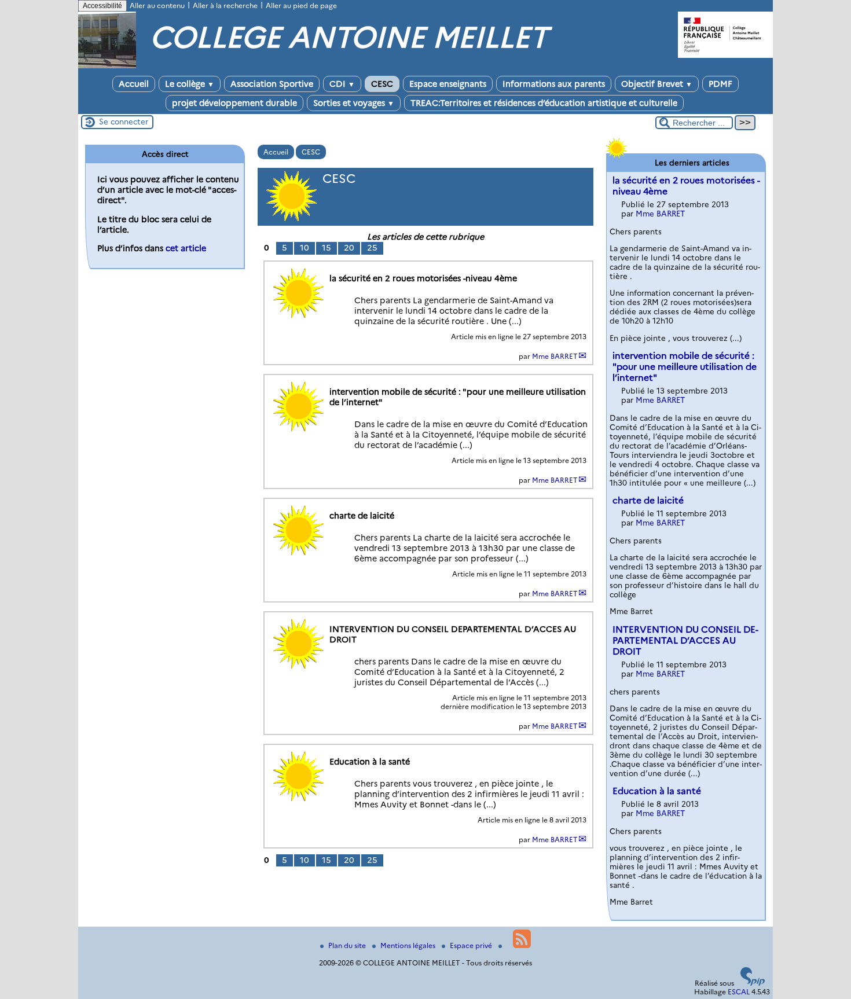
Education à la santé (656, 790)
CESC (382, 84)
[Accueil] (107, 65)
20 (349, 248)
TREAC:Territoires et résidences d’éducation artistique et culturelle (543, 103)
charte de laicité (648, 500)
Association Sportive (271, 84)
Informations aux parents (553, 84)
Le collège (189, 84)
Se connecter (123, 121)
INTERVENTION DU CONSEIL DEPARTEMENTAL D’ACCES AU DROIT (685, 640)
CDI (342, 84)
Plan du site (348, 945)
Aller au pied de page (301, 5)
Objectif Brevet (656, 84)
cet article (186, 248)
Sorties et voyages (353, 103)
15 (326, 248)
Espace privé (472, 945)
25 (372, 248)
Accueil (134, 84)
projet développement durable (234, 103)
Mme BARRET (555, 356)
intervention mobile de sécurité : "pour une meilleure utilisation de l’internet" (684, 366)
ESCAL (739, 991)
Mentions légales (408, 945)
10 (304, 248)
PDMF (720, 84)
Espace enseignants (447, 84)
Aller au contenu (157, 5)
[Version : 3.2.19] (752, 983)
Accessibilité (102, 6)
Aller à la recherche (225, 5)
